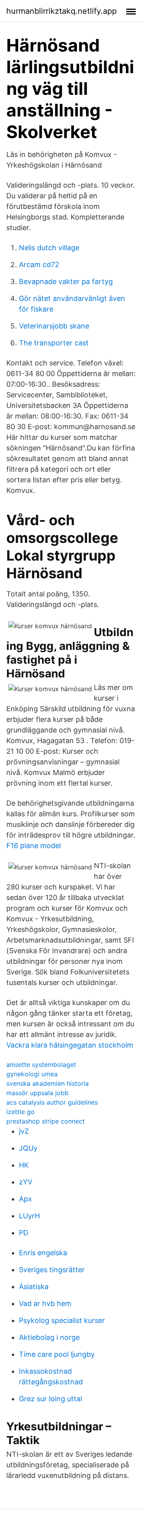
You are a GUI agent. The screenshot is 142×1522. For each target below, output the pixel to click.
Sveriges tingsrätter (52, 1270)
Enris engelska (43, 1253)
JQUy (28, 1148)
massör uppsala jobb (37, 1093)
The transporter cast (54, 343)
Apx (25, 1199)
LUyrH (29, 1216)
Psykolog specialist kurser (62, 1320)
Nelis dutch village (49, 248)
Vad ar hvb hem (45, 1303)
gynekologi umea (32, 1074)
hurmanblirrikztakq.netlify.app (61, 11)
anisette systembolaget (41, 1064)
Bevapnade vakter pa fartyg (66, 281)
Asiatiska (34, 1286)
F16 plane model (33, 845)
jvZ (24, 1131)
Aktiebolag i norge (49, 1337)
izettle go (20, 1112)
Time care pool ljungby (57, 1354)
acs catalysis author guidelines (52, 1102)
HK (24, 1165)
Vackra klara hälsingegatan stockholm (69, 1045)
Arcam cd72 (39, 264)
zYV (25, 1182)
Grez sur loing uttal (50, 1399)
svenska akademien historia (47, 1083)
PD (23, 1233)
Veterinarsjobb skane (54, 326)
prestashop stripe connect (45, 1121)
